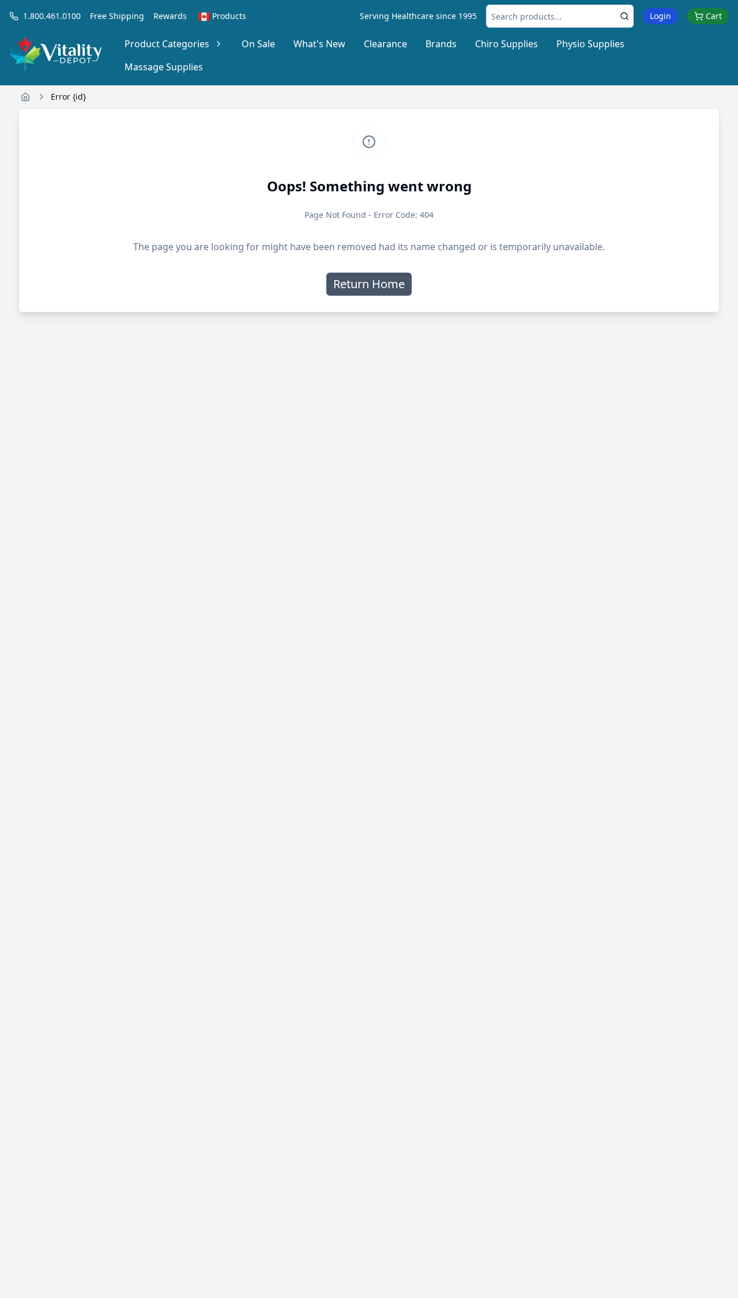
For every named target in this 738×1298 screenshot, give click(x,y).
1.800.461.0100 (52, 15)
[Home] (25, 97)
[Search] (624, 16)
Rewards (170, 15)
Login (660, 15)
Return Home (369, 284)
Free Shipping (117, 15)
